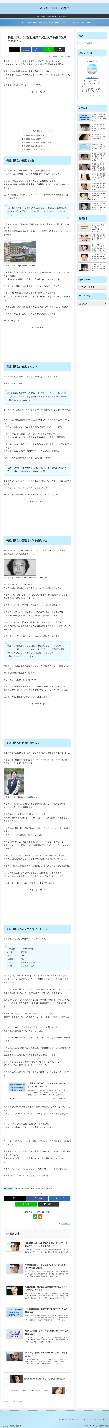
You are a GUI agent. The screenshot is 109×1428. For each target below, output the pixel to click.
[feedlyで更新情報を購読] (35, 1216)
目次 (34, 131)
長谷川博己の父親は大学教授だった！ (38, 142)
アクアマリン (92, 77)
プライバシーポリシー (99, 1419)
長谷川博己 (52, 1188)
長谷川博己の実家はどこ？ (34, 139)
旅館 (39, 1188)
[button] (59, 49)
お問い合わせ (74, 1419)
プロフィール (63, 1419)
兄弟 (19, 1188)
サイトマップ (85, 1419)
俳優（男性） (10, 1188)
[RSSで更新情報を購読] (40, 1216)
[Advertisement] (37, 108)
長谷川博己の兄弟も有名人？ (35, 146)
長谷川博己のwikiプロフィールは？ (37, 149)
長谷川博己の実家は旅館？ (34, 136)
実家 (33, 1188)
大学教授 (26, 1188)
